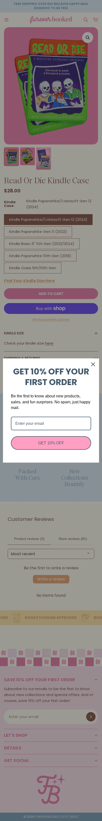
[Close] (93, 364)
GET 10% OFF (51, 443)
